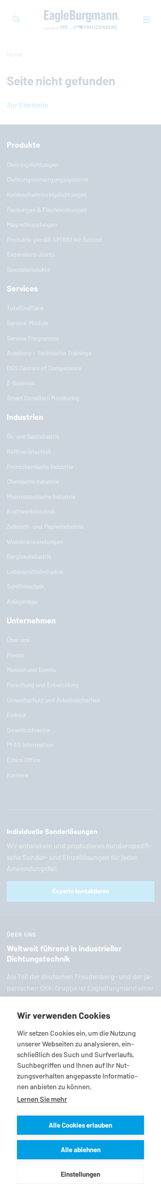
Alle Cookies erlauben (80, 1125)
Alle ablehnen (81, 1149)
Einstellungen (80, 1174)
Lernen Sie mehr (42, 1099)
